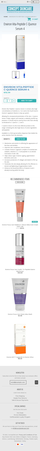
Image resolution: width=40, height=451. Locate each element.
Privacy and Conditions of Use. (28, 435)
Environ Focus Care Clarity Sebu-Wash (20, 314)
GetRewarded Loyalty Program (20, 417)
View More (20, 182)
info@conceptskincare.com (21, 428)
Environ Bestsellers (20, 415)
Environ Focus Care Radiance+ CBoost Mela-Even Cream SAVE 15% (20, 225)
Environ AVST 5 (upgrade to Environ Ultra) (20, 357)
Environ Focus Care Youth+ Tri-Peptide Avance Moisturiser (20, 270)
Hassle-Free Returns (20, 398)
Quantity (6, 98)
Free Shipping (20, 396)
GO (36, 382)
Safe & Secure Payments (20, 400)
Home (6, 16)
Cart (36, 1)
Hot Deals (20, 413)
